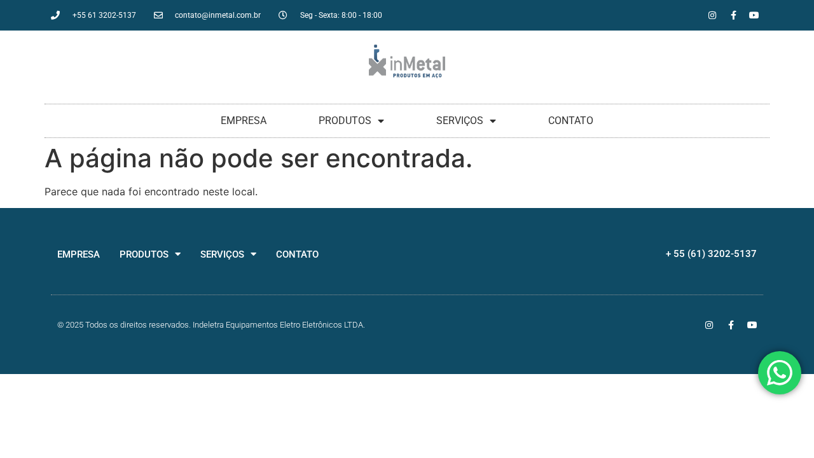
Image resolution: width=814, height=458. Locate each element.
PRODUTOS (345, 120)
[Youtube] (754, 15)
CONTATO (570, 120)
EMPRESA (243, 120)
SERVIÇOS (459, 120)
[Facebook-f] (733, 15)
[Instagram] (712, 15)
